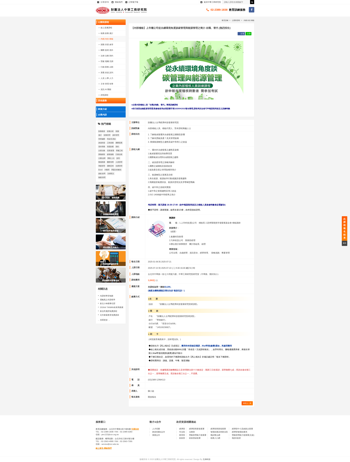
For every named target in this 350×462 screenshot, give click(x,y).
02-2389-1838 (219, 9)
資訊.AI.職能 (106, 89)
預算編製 (101, 139)
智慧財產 (110, 147)
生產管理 (119, 166)
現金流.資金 (111, 139)
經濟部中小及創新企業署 (242, 429)
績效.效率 (101, 174)
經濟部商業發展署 (196, 429)
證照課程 (104, 95)
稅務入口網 (215, 438)
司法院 (182, 432)
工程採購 (110, 143)
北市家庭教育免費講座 (109, 315)
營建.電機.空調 (107, 61)
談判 (118, 158)
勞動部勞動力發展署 (197, 435)
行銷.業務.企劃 (107, 67)
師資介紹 (102, 109)
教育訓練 (225, 20)
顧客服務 (110, 154)
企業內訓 (102, 114)
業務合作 (156, 435)
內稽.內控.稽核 (107, 39)
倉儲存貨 (101, 143)
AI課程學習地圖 (106, 296)
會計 (100, 135)
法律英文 (110, 174)
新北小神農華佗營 (107, 303)
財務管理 (107, 135)
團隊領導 (110, 162)
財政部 (182, 438)
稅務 (117, 131)
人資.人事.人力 (107, 78)
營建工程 (119, 151)
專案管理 (101, 166)
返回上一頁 (247, 403)
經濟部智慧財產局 (239, 432)
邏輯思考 (110, 166)
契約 (117, 147)
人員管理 (119, 162)
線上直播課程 (106, 28)
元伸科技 (206, 459)
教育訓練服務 (237, 9)
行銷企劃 (119, 154)
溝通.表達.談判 (107, 72)
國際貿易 (119, 143)
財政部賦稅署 (195, 438)
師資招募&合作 (158, 432)
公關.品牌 (101, 158)
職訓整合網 (215, 435)
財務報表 (101, 131)
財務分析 (110, 131)
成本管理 (115, 135)
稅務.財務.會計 (107, 33)
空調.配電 (110, 151)
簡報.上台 (110, 158)
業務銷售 (101, 154)
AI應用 (107, 170)
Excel (100, 170)
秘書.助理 (101, 177)
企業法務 (101, 151)
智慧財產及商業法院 (219, 432)
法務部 (192, 432)
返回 (344, 243)
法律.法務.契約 (107, 56)
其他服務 (102, 100)
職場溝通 (101, 162)
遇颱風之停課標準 (107, 300)
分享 (242, 34)
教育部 (182, 435)
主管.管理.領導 (107, 84)
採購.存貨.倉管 (107, 44)
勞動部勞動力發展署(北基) (243, 435)
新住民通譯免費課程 (108, 311)
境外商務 (101, 147)
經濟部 (182, 429)
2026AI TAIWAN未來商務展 (111, 307)
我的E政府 (236, 438)
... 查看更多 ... (104, 320)
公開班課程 (103, 22)
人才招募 (156, 429)
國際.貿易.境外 (107, 50)
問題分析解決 (116, 170)
